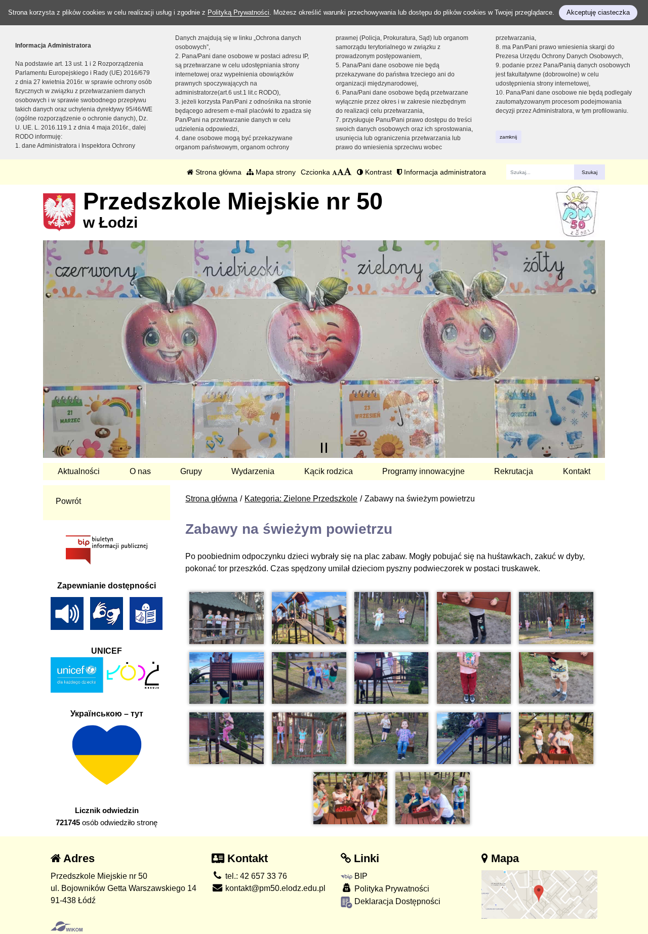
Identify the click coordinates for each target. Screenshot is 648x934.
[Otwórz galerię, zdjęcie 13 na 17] (391, 738)
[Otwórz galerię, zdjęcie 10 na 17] (556, 678)
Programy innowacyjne (423, 471)
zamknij (508, 137)
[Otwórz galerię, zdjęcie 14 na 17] (474, 738)
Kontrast (377, 172)
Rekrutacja (513, 471)
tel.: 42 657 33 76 (255, 876)
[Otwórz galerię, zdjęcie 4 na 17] (474, 618)
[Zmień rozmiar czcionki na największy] (348, 172)
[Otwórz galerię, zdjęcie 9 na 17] (474, 678)
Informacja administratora (444, 172)
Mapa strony (275, 172)
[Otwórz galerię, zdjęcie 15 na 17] (556, 738)
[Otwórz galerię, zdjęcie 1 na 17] (226, 618)
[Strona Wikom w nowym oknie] (67, 926)
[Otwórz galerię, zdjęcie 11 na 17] (226, 738)
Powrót (68, 501)
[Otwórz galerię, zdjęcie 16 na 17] (350, 798)
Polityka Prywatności (390, 888)
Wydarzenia (252, 471)
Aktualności (79, 471)
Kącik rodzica (328, 471)
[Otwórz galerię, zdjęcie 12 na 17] (309, 738)
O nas (140, 471)
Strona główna (217, 172)
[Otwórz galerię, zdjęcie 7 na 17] (309, 678)
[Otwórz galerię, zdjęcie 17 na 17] (432, 798)
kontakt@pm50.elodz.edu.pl (274, 888)
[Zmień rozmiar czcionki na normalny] (334, 172)
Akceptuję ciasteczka (598, 12)
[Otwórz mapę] (539, 893)
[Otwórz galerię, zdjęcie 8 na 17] (391, 678)
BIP (360, 876)
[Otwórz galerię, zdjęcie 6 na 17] (226, 678)
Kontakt (576, 471)
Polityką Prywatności (238, 12)
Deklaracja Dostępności (396, 901)
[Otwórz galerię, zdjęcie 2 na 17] (309, 618)
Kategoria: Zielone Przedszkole (301, 498)
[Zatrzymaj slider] (324, 448)
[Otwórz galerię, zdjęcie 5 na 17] (556, 618)
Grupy (191, 471)
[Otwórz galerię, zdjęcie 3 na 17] (391, 618)
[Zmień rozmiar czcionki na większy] (340, 172)
